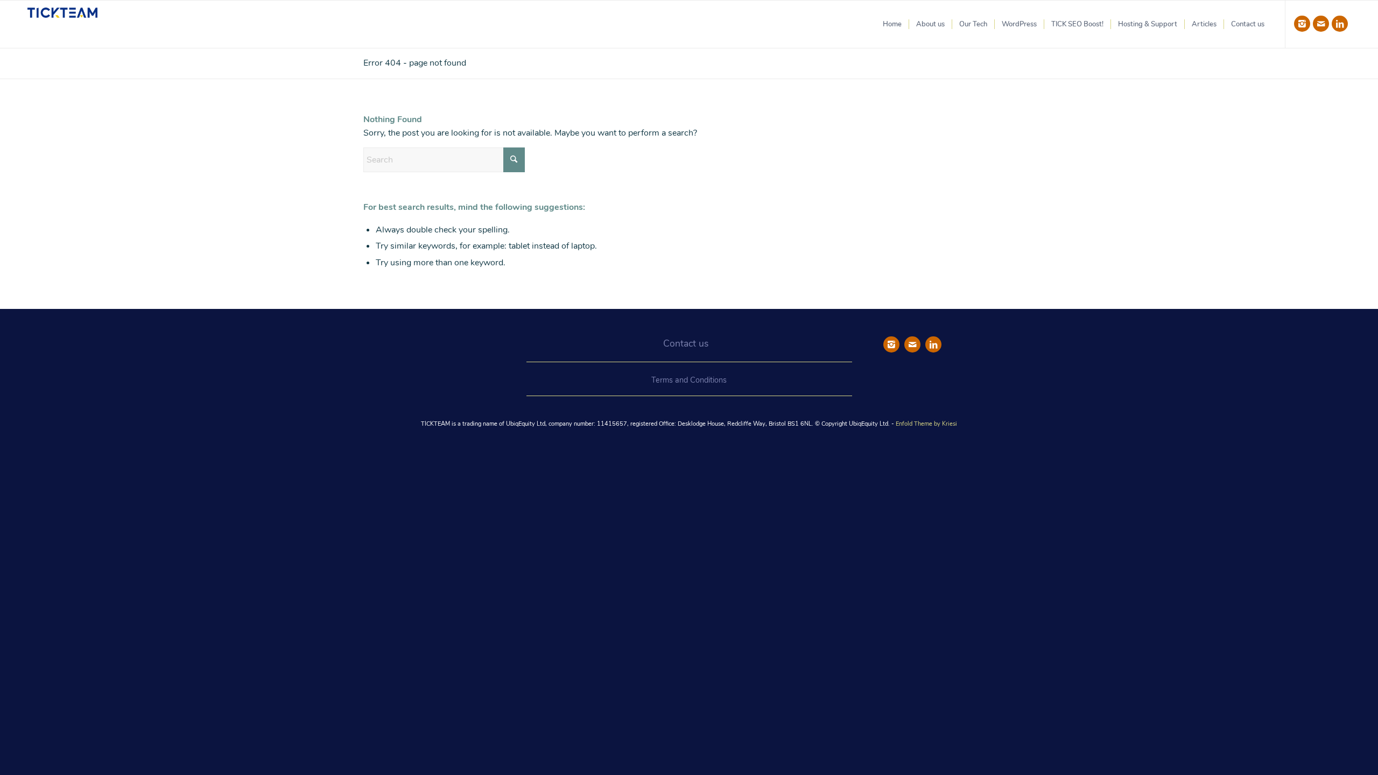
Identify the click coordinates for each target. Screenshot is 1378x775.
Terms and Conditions (689, 380)
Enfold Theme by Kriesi (926, 424)
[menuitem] (892, 24)
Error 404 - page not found (414, 63)
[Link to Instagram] (1302, 24)
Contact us (685, 343)
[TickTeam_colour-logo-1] (62, 24)
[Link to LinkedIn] (1340, 24)
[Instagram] (891, 344)
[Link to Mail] (1321, 24)
